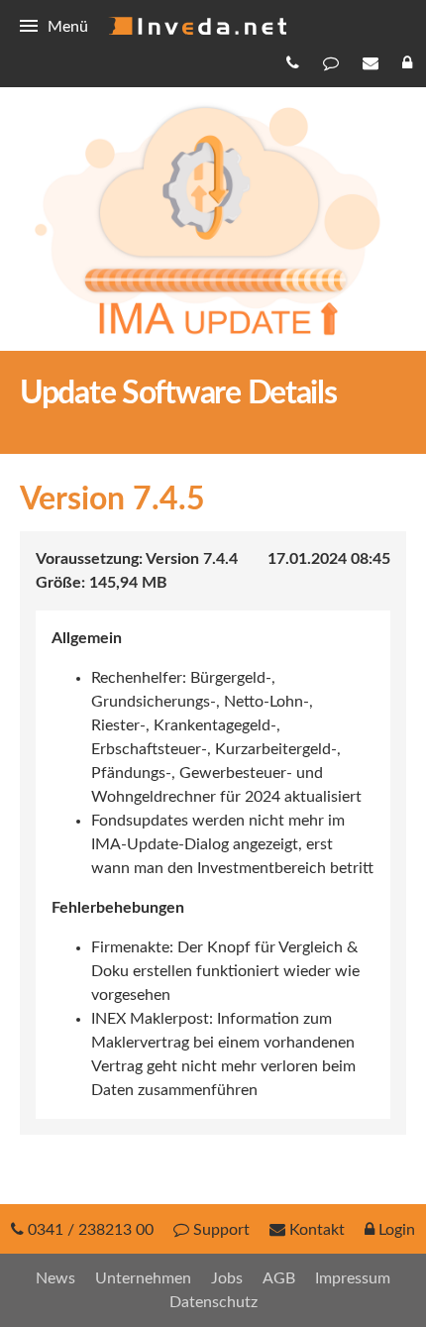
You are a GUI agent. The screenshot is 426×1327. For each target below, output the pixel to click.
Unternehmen (143, 1278)
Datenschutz (213, 1302)
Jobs (227, 1278)
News (55, 1278)
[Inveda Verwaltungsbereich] (409, 62)
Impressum (352, 1278)
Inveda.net (197, 26)
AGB (279, 1278)
